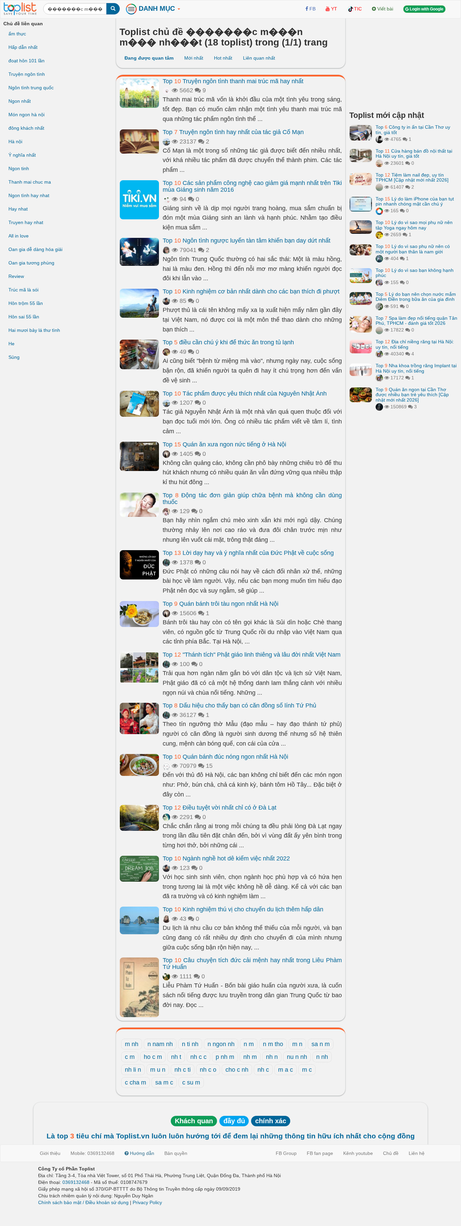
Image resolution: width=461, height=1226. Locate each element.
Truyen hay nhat (25, 222)
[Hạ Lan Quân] (166, 765)
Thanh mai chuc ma (29, 182)
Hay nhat (18, 209)
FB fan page (320, 1153)
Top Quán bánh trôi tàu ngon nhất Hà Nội (220, 603)
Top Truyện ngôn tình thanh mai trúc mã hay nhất (233, 81)
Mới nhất (193, 58)
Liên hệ (417, 1153)
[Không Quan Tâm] (379, 282)
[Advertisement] (403, 62)
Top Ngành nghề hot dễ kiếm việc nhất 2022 (226, 858)
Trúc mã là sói (23, 289)
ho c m (153, 1057)
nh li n (133, 1069)
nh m (250, 1057)
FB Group (286, 1153)
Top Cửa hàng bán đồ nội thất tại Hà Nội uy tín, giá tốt (414, 153)
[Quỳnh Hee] (166, 918)
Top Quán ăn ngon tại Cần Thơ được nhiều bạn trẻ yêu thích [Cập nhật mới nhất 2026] (412, 395)
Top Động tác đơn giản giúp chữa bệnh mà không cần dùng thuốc (252, 498)
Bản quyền (175, 1153)
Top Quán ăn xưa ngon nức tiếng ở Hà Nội (224, 444)
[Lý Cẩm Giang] (166, 199)
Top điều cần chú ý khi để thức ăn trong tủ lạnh (228, 342)
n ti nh (190, 1044)
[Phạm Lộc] (379, 139)
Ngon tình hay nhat (28, 195)
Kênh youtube (358, 1153)
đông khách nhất (26, 128)
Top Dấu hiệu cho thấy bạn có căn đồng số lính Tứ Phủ (239, 705)
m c (307, 1069)
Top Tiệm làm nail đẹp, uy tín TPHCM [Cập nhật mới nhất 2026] (412, 177)
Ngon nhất (19, 101)
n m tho (273, 1044)
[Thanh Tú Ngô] (166, 250)
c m (130, 1057)
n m (249, 1044)
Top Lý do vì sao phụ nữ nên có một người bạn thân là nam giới (413, 249)
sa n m (320, 1044)
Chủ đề (391, 1153)
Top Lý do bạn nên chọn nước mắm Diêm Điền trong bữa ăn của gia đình (416, 296)
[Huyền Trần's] (379, 306)
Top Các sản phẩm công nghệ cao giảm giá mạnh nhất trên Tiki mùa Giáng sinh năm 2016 (252, 186)
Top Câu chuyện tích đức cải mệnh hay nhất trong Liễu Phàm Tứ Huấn (252, 963)
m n (297, 1044)
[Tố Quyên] (379, 406)
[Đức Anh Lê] (166, 300)
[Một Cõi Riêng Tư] (379, 210)
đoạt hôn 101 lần (26, 60)
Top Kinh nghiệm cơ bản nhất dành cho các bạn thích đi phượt (251, 291)
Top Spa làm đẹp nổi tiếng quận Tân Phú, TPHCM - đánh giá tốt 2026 (416, 320)
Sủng (14, 357)
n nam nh (160, 1044)
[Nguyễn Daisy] (379, 234)
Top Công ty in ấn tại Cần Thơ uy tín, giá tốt (413, 129)
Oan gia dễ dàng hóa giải (35, 249)
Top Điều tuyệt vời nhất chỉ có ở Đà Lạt (219, 807)
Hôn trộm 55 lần (25, 303)
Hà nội (15, 141)
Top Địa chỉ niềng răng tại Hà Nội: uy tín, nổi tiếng (415, 344)
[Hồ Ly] (166, 90)
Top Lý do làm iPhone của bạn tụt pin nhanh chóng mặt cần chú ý (415, 201)
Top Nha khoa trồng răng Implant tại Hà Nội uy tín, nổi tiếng (416, 368)
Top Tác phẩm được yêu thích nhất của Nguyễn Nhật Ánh (245, 393)
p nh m (225, 1057)
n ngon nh (221, 1044)
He (11, 343)
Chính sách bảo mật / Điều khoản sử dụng (83, 1202)
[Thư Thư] (379, 163)
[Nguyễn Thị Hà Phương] (166, 453)
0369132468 (75, 1182)
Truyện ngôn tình (26, 74)
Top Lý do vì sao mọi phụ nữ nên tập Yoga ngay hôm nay (414, 225)
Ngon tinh (18, 168)
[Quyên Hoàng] (379, 258)
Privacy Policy (147, 1202)
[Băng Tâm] (166, 976)
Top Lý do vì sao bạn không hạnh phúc (415, 273)
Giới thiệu (50, 1153)
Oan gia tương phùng (31, 262)
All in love (18, 236)
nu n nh (297, 1057)
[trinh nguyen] (379, 187)
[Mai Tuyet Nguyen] (379, 353)
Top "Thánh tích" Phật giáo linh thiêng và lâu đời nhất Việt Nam (252, 654)
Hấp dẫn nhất (22, 47)
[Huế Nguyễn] (166, 141)
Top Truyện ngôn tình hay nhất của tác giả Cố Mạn (233, 132)
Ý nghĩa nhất (22, 155)
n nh (322, 1057)
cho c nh (236, 1069)
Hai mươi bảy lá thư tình (34, 330)
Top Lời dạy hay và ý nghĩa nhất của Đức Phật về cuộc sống (248, 552)
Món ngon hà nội (26, 114)
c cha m (135, 1082)
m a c (285, 1069)
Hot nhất (223, 58)
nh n (272, 1057)
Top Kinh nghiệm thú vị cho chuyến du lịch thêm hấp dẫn (243, 909)
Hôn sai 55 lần (23, 316)
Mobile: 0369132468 (92, 1153)
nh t (176, 1057)
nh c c (198, 1057)
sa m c (164, 1082)
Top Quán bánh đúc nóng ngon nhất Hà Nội (225, 756)
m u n (157, 1069)
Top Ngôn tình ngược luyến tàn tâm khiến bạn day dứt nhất (246, 240)
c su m (191, 1082)
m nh (131, 1044)
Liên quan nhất (259, 58)
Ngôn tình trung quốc (31, 87)
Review (16, 276)
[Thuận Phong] (166, 562)
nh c (263, 1069)
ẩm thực (17, 33)
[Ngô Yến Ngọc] (166, 511)
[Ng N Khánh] (166, 351)
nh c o (208, 1069)
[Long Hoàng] (166, 817)
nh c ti (182, 1069)
